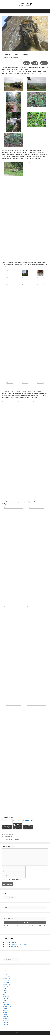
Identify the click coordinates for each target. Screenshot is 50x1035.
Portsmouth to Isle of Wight (11, 839)
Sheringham (13, 942)
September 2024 (7, 984)
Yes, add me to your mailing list (12, 879)
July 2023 (5, 990)
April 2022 (5, 1002)
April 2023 (5, 994)
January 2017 (6, 1022)
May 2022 (5, 1000)
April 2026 (5, 974)
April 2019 (5, 1010)
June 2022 (5, 998)
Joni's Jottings (25, 4)
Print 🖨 (26, 63)
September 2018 (7, 1012)
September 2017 (7, 1018)
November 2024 (6, 980)
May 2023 (5, 992)
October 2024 (6, 982)
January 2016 (6, 1024)
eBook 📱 (44, 63)
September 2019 (7, 1006)
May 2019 (5, 1008)
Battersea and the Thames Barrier (18, 944)
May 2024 (5, 988)
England (6, 834)
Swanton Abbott (14, 946)
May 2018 (5, 1014)
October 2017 (6, 1016)
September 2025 (7, 978)
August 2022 (6, 996)
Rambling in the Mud (9, 836)
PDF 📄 (35, 63)
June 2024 (5, 986)
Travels (11, 834)
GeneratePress (32, 1032)
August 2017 (6, 1020)
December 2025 (6, 976)
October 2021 (6, 1004)
